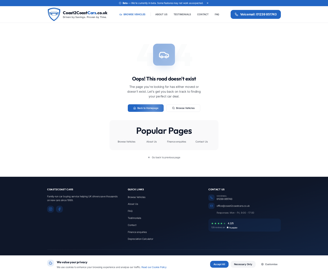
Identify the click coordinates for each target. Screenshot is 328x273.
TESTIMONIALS (182, 14)
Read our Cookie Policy (154, 267)
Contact (132, 225)
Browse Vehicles (185, 108)
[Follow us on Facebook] (59, 209)
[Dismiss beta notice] (207, 3)
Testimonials (134, 217)
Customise (271, 264)
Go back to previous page (166, 157)
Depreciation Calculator (140, 238)
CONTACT (203, 14)
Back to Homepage (147, 108)
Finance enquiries (176, 141)
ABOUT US (161, 14)
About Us (151, 141)
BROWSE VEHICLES (134, 14)
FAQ (217, 14)
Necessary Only (243, 264)
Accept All (219, 264)
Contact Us (201, 141)
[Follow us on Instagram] (50, 209)
